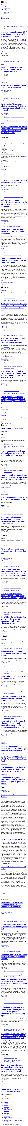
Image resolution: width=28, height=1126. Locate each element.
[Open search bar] (2, 18)
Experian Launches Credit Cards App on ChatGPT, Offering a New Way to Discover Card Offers (14, 769)
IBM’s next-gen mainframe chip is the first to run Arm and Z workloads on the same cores (14, 340)
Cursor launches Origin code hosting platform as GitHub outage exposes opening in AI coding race (14, 399)
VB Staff (2, 188)
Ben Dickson (4, 662)
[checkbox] (14, 145)
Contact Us (6, 1107)
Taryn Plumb (4, 967)
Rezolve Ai (3, 1097)
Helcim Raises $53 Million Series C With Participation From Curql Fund (14, 759)
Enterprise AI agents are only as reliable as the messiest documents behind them (14, 232)
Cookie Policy (7, 1113)
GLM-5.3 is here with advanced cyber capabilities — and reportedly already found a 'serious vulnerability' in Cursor (13, 724)
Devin (7, 935)
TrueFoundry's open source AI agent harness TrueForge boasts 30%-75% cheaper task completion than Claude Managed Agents (14, 1012)
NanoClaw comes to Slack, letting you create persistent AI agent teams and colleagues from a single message (14, 982)
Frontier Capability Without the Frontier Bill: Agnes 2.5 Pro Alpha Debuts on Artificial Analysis (14, 749)
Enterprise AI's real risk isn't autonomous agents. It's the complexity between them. (12, 905)
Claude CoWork (20, 40)
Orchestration (7, 6)
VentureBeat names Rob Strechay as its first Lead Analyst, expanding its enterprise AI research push (14, 1036)
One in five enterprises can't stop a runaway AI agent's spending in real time (14, 957)
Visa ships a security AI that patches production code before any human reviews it (13, 69)
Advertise (6, 1108)
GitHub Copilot (13, 935)
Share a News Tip (8, 1109)
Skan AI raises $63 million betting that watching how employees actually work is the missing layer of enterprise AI (13, 520)
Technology (6, 12)
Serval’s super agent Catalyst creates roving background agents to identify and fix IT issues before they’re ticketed (14, 374)
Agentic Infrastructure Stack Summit (12, 428)
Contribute (6, 1111)
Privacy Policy (7, 1114)
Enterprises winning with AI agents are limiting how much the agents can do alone (13, 260)
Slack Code (8, 933)
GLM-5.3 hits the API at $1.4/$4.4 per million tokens (13, 677)
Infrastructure (7, 8)
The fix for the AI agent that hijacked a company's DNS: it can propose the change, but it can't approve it (13, 107)
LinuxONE (6, 347)
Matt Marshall (4, 1052)
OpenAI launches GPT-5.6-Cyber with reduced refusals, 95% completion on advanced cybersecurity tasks (13, 620)
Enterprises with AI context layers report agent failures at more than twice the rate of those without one (14, 477)
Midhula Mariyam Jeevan (7, 282)
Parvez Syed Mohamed (6, 90)
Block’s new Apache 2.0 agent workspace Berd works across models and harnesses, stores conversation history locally (12, 1068)
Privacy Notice (4, 157)
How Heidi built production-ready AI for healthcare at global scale (14, 498)
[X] (4, 1103)
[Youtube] (7, 1103)
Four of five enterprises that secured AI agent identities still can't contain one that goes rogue (13, 596)
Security (5, 10)
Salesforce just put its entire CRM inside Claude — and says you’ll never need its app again (14, 34)
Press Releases (7, 1105)
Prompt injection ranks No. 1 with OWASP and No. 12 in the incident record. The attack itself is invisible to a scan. (14, 130)
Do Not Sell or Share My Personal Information (15, 1119)
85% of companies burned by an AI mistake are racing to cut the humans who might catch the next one (13, 454)
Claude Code (22, 934)
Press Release (4, 743)
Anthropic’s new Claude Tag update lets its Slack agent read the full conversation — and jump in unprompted (14, 203)
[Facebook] (1, 1103)
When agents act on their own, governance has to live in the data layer (13, 551)
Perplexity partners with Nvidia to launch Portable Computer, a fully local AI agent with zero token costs (14, 307)
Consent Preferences (8, 1117)
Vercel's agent (23, 935)
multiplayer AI (20, 212)
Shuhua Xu (3, 248)
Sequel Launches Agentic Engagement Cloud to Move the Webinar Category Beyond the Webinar (13, 781)
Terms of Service (8, 1116)
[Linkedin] (5, 1103)
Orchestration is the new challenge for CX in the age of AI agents (14, 181)
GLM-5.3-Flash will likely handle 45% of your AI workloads (13, 86)
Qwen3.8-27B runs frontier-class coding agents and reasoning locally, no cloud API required (13, 698)
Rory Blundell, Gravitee (6, 912)
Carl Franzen (4, 384)
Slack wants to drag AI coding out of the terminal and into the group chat (14, 927)
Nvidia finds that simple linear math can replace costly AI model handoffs (13, 653)
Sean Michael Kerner (6, 487)
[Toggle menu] (2, 16)
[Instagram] (2, 1103)
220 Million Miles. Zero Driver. (13, 839)
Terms (22, 156)
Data (5, 9)
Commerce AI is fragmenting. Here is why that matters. (12, 1090)
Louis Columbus (4, 74)
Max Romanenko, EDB (6, 558)
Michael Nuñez (4, 53)
